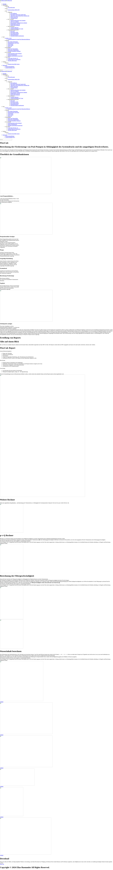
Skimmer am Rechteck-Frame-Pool (15, 55)
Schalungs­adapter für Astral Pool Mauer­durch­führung (19, 39)
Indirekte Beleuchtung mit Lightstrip (17, 20)
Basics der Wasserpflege (13, 48)
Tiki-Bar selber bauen (12, 60)
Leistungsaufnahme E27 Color (16, 28)
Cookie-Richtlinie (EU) (10, 67)
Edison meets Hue (14, 17)
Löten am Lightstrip (14, 21)
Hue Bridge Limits (14, 32)
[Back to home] (6, 0)
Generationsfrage (14, 18)
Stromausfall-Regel (14, 34)
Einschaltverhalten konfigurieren (17, 35)
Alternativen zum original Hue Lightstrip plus (19, 15)
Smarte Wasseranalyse (12, 54)
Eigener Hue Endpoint (15, 25)
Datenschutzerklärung (9, 66)
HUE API (12, 31)
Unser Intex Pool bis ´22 (13, 58)
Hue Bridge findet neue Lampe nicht (18, 14)
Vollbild (1, 701)
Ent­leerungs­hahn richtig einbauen (15, 53)
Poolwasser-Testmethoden (13, 50)
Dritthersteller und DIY (15, 24)
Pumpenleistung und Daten (13, 42)
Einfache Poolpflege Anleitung (14, 51)
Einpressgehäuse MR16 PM (13, 9)
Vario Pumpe (10, 44)
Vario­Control (10, 45)
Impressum (5, 65)
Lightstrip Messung (14, 27)
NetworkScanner (11, 7)
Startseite (4, 4)
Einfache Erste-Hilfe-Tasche (13, 64)
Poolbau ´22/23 (8, 38)
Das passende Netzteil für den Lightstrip (18, 22)
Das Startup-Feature (14, 33)
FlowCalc (10, 46)
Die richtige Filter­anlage (13, 41)
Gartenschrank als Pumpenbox (14, 59)
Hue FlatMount (13, 13)
